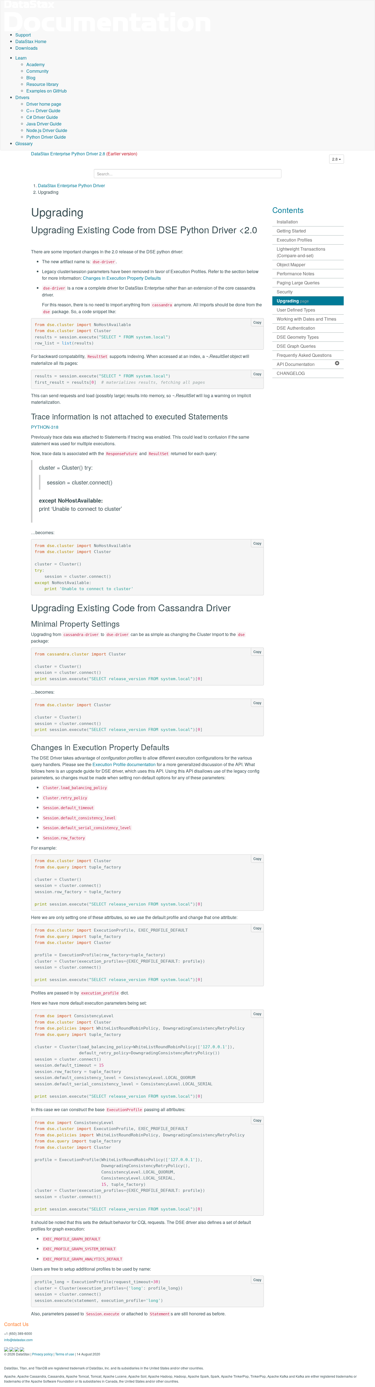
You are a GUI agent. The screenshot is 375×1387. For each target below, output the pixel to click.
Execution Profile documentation (124, 764)
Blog (30, 77)
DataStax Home (30, 41)
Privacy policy (42, 1354)
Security (285, 291)
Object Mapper (291, 264)
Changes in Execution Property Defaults (122, 278)
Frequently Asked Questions (304, 355)
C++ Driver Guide (43, 110)
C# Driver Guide (42, 117)
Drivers (22, 97)
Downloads (26, 48)
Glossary (24, 143)
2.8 (335, 159)
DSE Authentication (296, 328)
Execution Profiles (294, 240)
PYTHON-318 (44, 427)
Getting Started (291, 231)
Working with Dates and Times (306, 319)
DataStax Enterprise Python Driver (71, 185)
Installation (287, 221)
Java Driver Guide (43, 124)
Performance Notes (295, 273)
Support (23, 35)
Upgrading (293, 301)
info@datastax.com (18, 1339)
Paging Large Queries (298, 282)
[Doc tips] (12, 1348)
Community (37, 71)
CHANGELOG (291, 373)
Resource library (42, 84)
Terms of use (64, 1354)
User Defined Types (296, 310)
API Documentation (296, 364)
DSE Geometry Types (298, 337)
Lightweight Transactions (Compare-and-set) (301, 252)
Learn (21, 58)
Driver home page (43, 104)
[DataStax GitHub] (22, 1348)
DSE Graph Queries (296, 346)
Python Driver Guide (46, 137)
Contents (288, 209)
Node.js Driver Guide (46, 130)
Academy (35, 64)
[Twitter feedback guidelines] (17, 1348)
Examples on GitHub (46, 91)
